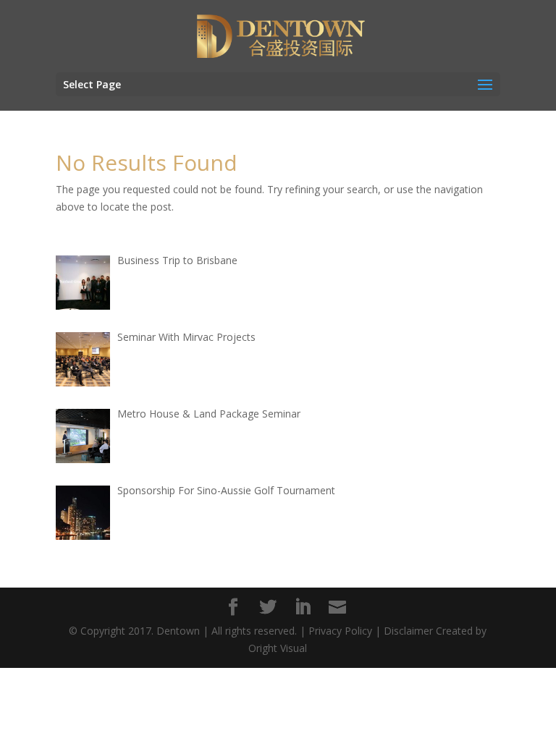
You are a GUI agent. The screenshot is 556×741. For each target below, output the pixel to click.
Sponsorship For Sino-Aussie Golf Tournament (226, 490)
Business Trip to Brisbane (177, 260)
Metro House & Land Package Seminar (208, 413)
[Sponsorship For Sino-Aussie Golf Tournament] (83, 513)
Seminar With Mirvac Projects (186, 337)
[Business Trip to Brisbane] (83, 282)
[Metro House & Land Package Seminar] (83, 436)
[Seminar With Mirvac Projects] (83, 359)
